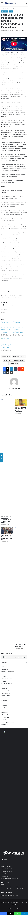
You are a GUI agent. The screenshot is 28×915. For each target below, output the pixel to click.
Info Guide (4, 688)
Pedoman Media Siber (7, 871)
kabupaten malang (19, 357)
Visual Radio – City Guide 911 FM (10, 878)
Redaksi (4, 873)
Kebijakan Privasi (6, 866)
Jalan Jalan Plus (6, 693)
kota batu (7, 360)
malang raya (14, 363)
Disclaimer (4, 864)
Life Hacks (4, 700)
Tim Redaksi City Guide (8, 30)
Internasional (5, 690)
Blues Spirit (16, 8)
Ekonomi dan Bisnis (7, 678)
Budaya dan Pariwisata (8, 671)
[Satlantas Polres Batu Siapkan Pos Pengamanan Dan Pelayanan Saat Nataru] (7, 457)
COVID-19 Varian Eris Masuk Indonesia (20, 645)
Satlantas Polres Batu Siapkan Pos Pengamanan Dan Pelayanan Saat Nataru (6, 519)
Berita (3, 666)
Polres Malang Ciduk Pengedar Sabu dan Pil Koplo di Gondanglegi (20, 409)
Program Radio (9, 8)
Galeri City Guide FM (7, 683)
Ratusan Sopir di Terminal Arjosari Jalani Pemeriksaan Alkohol (6, 537)
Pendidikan (5, 712)
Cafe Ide (4, 674)
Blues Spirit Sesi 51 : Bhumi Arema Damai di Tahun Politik (6, 346)
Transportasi (5, 724)
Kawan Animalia (6, 695)
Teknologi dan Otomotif (8, 722)
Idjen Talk (4, 686)
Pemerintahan (5, 710)
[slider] (8, 657)
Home (3, 8)
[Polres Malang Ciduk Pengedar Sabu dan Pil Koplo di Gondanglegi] (21, 402)
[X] (7, 369)
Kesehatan (4, 698)
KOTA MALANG (19, 360)
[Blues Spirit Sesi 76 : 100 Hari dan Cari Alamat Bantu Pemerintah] (6, 324)
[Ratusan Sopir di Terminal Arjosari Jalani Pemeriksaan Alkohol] (7, 530)
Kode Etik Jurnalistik (7, 869)
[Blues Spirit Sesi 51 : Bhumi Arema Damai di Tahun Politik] (6, 341)
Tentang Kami (5, 876)
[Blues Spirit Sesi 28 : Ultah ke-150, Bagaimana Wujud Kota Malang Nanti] (18, 324)
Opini (3, 707)
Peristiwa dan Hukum (7, 714)
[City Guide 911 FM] (10, 3)
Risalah (4, 719)
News (10, 11)
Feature (4, 681)
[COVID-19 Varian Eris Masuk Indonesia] (21, 585)
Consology (4, 676)
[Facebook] (4, 369)
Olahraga (4, 705)
